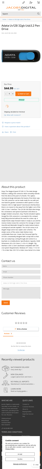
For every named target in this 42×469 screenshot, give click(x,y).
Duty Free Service (28, 414)
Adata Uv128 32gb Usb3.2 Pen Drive (19, 19)
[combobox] (21, 14)
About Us (25, 409)
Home (4, 19)
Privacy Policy (9, 449)
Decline (20, 459)
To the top (21, 350)
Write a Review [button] (22, 329)
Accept (20, 454)
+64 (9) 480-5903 (8, 428)
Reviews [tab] (6, 333)
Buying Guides (27, 411)
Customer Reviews (28, 407)
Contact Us (26, 404)
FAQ (24, 416)
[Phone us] (23, 2)
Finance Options (7, 436)
